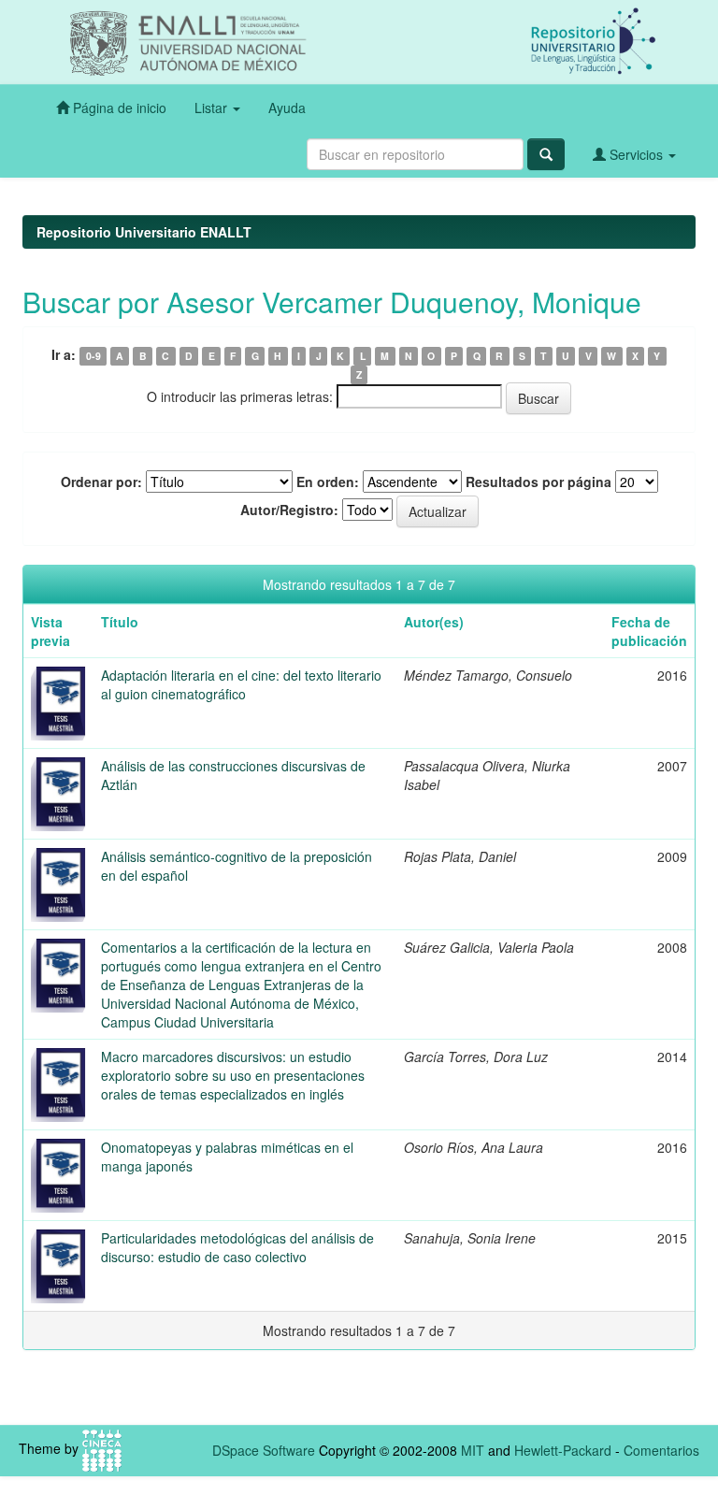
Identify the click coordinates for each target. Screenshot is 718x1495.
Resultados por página (538, 481)
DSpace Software (263, 1450)
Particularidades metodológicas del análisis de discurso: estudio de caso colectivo (237, 1247)
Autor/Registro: (289, 509)
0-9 (93, 356)
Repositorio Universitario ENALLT (143, 232)
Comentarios (661, 1450)
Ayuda (287, 107)
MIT (472, 1450)
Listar (212, 107)
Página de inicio (117, 107)
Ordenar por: (101, 481)
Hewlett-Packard (562, 1450)
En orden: (327, 481)
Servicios (636, 154)
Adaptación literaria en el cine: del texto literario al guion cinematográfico (241, 684)
